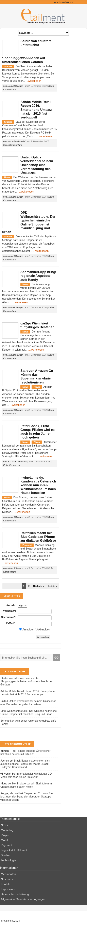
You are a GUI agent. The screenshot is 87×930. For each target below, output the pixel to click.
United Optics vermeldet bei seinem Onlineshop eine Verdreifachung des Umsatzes (36, 165)
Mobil (4, 840)
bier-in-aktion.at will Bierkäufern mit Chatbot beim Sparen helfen (26, 785)
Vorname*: (9, 610)
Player (37, 387)
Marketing (7, 830)
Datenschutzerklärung (15, 894)
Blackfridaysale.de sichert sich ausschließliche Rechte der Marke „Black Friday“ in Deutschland (25, 764)
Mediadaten (8, 874)
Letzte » (52, 586)
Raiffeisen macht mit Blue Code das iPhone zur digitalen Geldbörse (38, 536)
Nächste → (39, 586)
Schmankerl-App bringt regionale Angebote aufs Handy (38, 275)
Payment (27, 545)
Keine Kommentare (12, 145)
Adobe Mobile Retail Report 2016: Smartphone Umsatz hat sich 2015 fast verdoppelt (36, 109)
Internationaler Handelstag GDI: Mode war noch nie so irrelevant (26, 775)
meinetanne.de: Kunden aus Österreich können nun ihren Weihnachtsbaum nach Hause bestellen (38, 485)
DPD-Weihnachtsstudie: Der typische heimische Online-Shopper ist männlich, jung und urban (28, 712)
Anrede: (11, 605)
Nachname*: (8, 617)
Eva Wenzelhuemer (17, 461)
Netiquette (7, 879)
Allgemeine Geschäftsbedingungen (23, 899)
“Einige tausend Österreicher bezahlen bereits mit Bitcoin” (25, 752)
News (7, 177)
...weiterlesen (33, 80)
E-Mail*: (11, 623)
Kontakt (6, 884)
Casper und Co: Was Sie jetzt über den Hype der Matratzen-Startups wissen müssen (26, 796)
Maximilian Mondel (16, 141)
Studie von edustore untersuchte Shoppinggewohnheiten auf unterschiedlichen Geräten (26, 681)
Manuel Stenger (15, 86)
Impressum (8, 889)
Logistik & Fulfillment (14, 850)
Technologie (8, 860)
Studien (8, 66)
